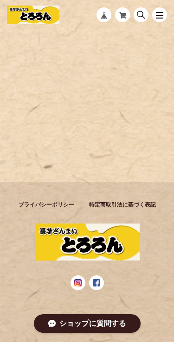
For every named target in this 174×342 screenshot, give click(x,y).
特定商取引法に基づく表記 (122, 204)
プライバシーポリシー (46, 204)
